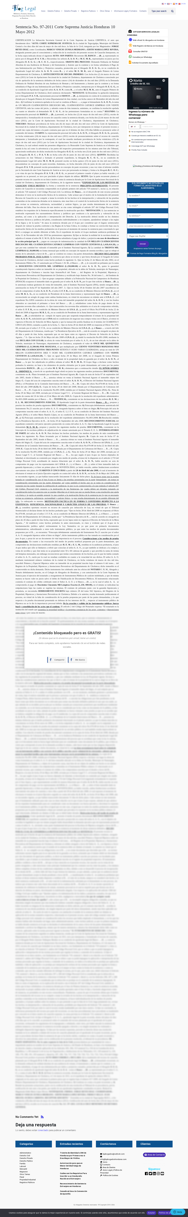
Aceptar (151, 1213)
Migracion (24, 1172)
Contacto (106, 1165)
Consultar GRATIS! (140, 51)
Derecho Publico (26, 1161)
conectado (43, 1130)
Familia (22, 1164)
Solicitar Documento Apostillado (144, 63)
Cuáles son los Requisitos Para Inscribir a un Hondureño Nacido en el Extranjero (73, 1176)
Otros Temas (25, 1174)
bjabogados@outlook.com (113, 1154)
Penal (22, 1177)
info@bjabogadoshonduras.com (113, 1158)
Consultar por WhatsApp (142, 57)
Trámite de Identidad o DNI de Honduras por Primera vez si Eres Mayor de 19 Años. (73, 1155)
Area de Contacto (156, 1154)
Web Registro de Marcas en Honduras (147, 46)
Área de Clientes (108, 1167)
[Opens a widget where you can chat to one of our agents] (177, 1212)
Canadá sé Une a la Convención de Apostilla (73, 1192)
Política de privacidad (168, 1213)
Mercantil (23, 1169)
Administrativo (25, 1153)
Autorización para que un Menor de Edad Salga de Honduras (71, 1166)
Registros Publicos (27, 1182)
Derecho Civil (25, 1156)
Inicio (104, 1162)
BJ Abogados (78, 1205)
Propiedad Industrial (28, 1180)
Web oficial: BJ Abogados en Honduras (148, 40)
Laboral (23, 1166)
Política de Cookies (110, 1175)
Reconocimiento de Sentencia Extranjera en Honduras (73, 1185)
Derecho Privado (26, 1158)
